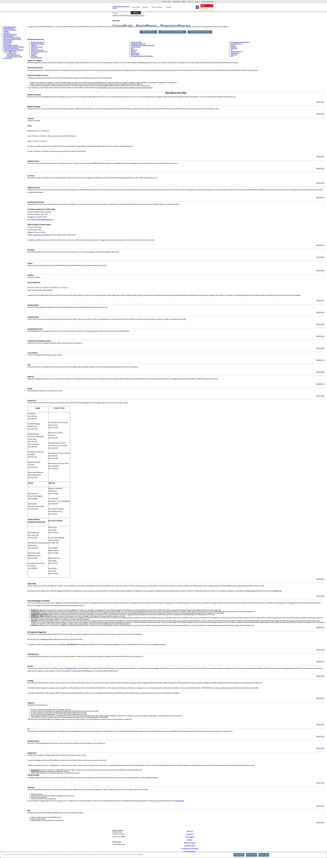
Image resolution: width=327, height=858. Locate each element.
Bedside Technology (37, 44)
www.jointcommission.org (41, 235)
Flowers (33, 55)
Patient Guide (152, 25)
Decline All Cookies (251, 854)
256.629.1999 (71, 668)
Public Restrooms (236, 44)
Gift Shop (34, 56)
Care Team (34, 48)
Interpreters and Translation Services (142, 45)
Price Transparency (190, 851)
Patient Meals (135, 55)
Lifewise (6, 31)
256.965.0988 (65, 644)
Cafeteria (34, 45)
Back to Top (320, 102)
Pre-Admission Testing (10, 45)
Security (233, 45)
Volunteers (234, 55)
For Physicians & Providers (189, 848)
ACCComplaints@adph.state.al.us (42, 219)
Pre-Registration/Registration (240, 42)
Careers (197, 1)
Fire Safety (34, 53)
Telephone (234, 48)
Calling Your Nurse (36, 47)
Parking (133, 51)
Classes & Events (185, 25)
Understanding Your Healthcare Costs (13, 51)
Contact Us (189, 834)
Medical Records (8, 36)
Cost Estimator (11, 53)
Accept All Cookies (263, 854)
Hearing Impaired (36, 58)
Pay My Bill (128, 25)
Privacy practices (148, 32)
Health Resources (9, 28)
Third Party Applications (11, 48)
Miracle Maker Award (10, 34)
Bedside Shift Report (37, 42)
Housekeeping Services (138, 44)
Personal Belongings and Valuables (142, 56)
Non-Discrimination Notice (12, 39)
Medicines (134, 50)
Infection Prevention (10, 30)
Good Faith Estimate (13, 55)
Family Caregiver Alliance (127, 88)
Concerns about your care (200, 32)
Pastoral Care (135, 53)
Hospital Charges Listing (14, 56)
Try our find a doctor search (135, 15)
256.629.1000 (167, 1)
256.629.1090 (179, 801)
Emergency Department (170, 25)
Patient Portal (176, 1)
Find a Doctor (136, 7)
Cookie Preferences (239, 854)
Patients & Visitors (156, 7)
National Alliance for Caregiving (108, 88)
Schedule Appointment (207, 1)
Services (145, 7)
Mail (132, 48)
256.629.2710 (276, 591)
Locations (169, 7)
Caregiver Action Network (144, 88)
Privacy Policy (116, 842)
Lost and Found (136, 47)
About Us (190, 1)
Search (135, 12)
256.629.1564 (251, 591)
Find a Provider (119, 25)
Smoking (233, 47)
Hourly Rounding (136, 42)
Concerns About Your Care (39, 51)
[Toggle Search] (197, 7)
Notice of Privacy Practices (11, 38)
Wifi (232, 56)
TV (231, 50)
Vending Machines (236, 51)
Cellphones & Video (37, 50)
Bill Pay (184, 1)
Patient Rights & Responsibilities (13, 47)
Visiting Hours (7, 58)
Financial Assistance (9, 27)
